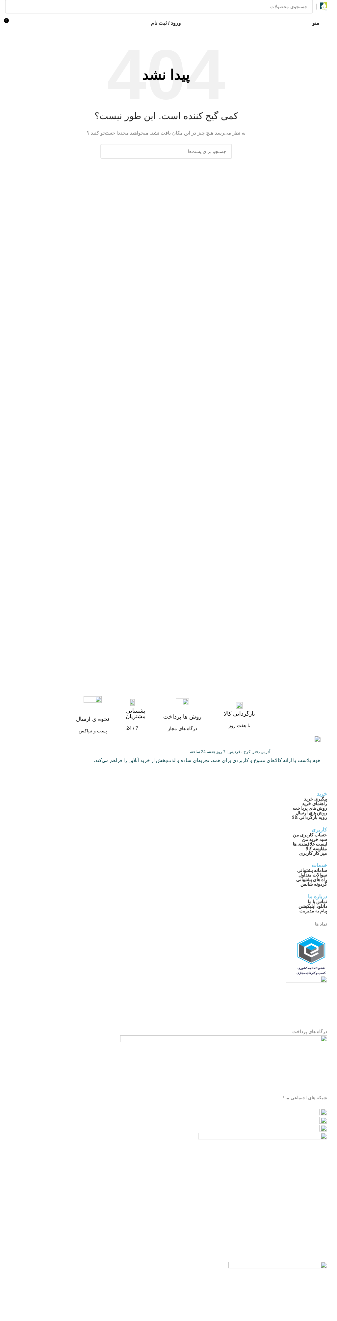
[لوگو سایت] (323, 6)
